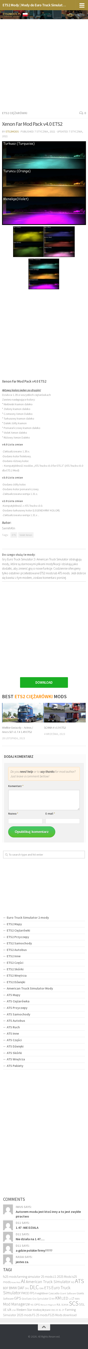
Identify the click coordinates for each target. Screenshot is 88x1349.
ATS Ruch (13, 1027)
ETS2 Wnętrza (17, 975)
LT (73, 1298)
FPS (32, 1293)
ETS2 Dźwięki (16, 982)
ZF (63, 1310)
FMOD (25, 1293)
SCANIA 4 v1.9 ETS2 (55, 727)
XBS (53, 1309)
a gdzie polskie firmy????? (34, 1250)
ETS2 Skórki (15, 969)
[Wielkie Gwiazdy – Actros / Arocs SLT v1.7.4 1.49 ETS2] (23, 712)
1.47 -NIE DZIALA (27, 1227)
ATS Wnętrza (16, 1059)
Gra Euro (27, 1298)
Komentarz (16, 786)
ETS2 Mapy (14, 924)
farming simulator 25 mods (34, 1276)
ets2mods (12, 131)
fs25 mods (10, 1276)
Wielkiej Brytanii (42, 1310)
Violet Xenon (26, 534)
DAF (21, 1287)
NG (32, 1304)
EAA (41, 1288)
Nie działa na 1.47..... (30, 1239)
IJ (50, 1298)
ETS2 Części (15, 963)
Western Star (24, 1310)
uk (9, 1309)
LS (70, 1298)
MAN (77, 1298)
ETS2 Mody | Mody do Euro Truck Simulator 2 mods (34, 5)
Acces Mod (15, 1282)
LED (64, 1298)
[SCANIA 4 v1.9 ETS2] (65, 712)
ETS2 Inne (13, 956)
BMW (13, 1287)
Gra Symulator (40, 1298)
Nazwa (13, 813)
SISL (82, 1304)
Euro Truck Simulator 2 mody (28, 917)
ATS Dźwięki (15, 1046)
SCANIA (64, 1304)
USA (14, 1310)
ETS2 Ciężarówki (14, 113)
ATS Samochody (18, 1014)
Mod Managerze (16, 1304)
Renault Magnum (48, 1304)
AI (23, 1281)
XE (57, 1309)
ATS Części (14, 1040)
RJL (59, 1304)
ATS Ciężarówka (18, 1001)
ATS (79, 1281)
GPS (17, 1298)
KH (53, 1298)
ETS (14, 534)
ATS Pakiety (15, 1066)
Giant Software (68, 1293)
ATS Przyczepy (17, 1008)
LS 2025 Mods (62, 1276)
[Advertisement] (44, 64)
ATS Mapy (13, 995)
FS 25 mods (39, 1315)
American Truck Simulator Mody (30, 988)
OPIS (37, 1304)
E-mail (50, 813)
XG (60, 1310)
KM (58, 1298)
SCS (73, 1303)
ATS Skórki (14, 1053)
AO (72, 1282)
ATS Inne (13, 1033)
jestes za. (22, 1262)
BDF (5, 1288)
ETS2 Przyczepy (18, 937)
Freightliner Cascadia (47, 1293)
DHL (27, 1288)
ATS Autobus (16, 1020)
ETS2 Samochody (19, 943)
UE (5, 1310)
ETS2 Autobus (17, 950)
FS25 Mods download (62, 1315)
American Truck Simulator (48, 1281)
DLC (34, 1287)
